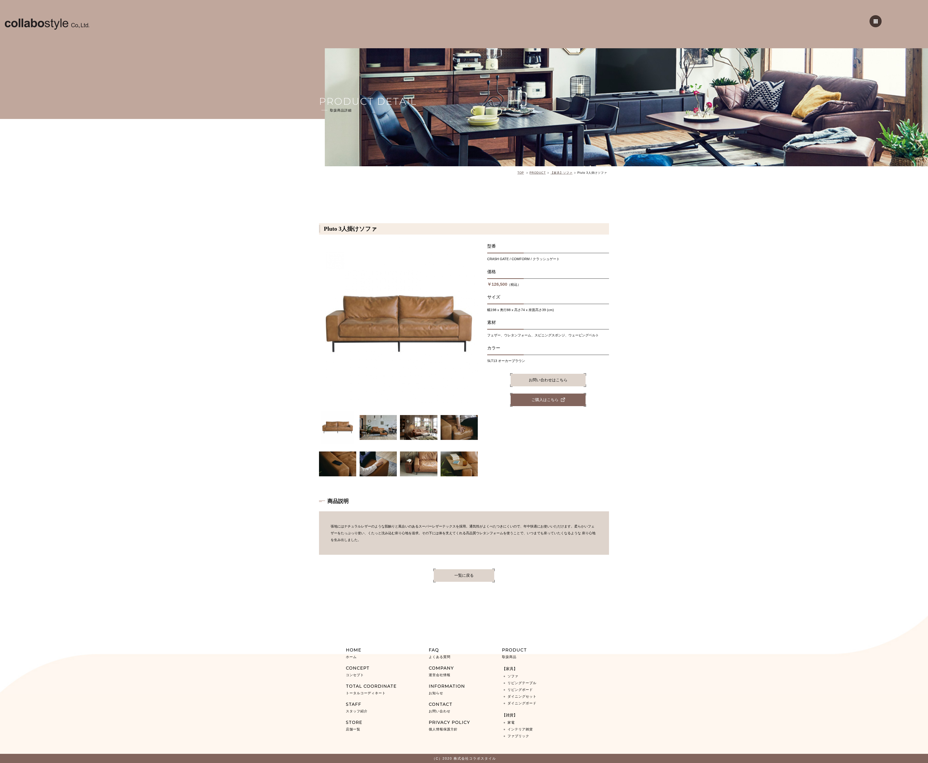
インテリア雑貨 (520, 729)
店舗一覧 (354, 725)
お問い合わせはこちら (548, 380)
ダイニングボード (522, 703)
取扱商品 (514, 653)
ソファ (513, 676)
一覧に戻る (464, 575)
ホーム (353, 653)
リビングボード (520, 690)
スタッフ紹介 (357, 707)
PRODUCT (537, 172)
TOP (520, 172)
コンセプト (358, 671)
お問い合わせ (440, 707)
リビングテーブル (522, 683)
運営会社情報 (441, 671)
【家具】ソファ (562, 172)
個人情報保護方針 (449, 725)
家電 (511, 722)
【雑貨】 (509, 715)
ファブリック (518, 736)
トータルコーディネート (371, 689)
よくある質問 (439, 653)
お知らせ (447, 689)
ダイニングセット (522, 696)
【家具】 (509, 669)
